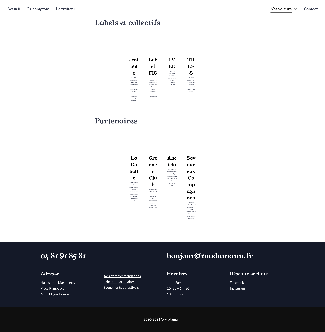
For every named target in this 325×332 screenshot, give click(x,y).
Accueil (13, 9)
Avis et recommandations (122, 276)
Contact (311, 9)
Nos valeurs (281, 9)
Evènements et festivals (121, 287)
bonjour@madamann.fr (210, 256)
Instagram (237, 288)
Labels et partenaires (119, 282)
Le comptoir (38, 9)
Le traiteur (65, 9)
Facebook (237, 283)
